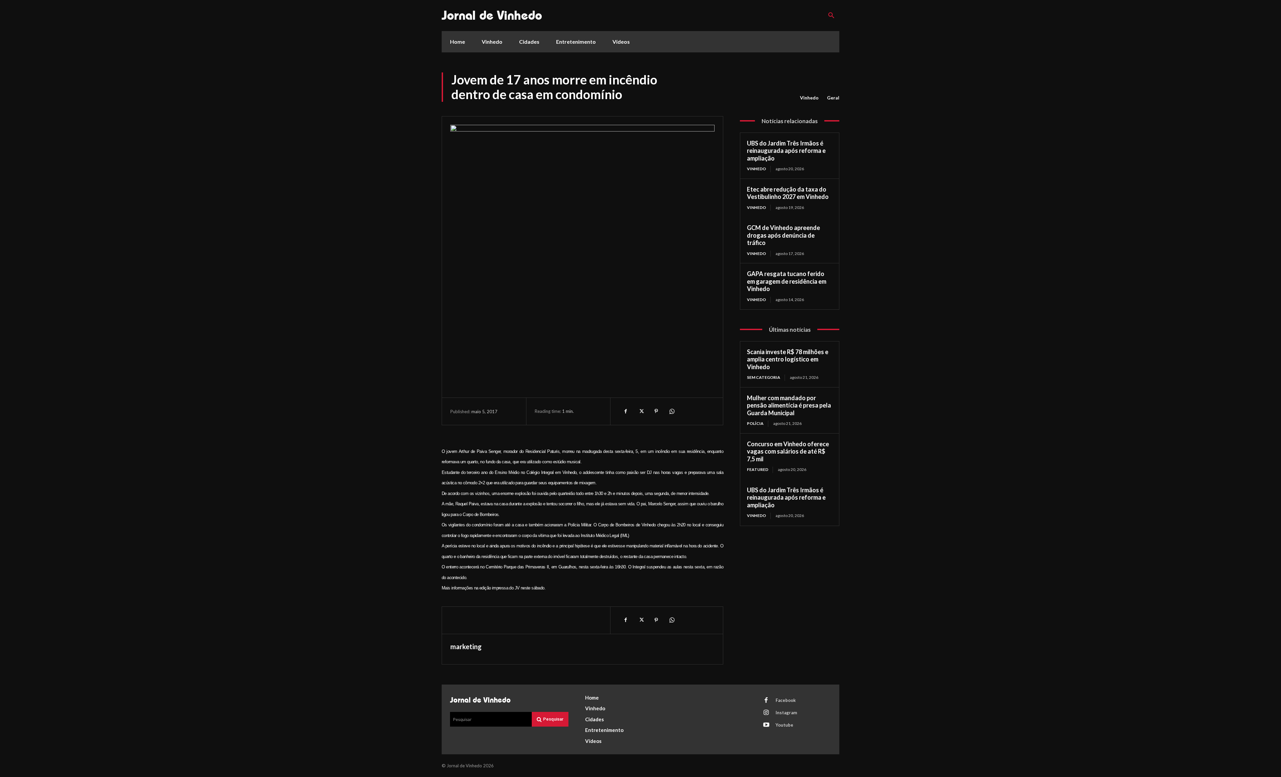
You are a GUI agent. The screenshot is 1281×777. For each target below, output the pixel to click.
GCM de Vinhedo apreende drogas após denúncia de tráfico (783, 235)
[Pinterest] (656, 411)
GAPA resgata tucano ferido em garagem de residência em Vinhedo (786, 281)
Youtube (784, 725)
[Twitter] (641, 411)
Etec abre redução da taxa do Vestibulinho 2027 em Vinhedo (788, 193)
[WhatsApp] (671, 411)
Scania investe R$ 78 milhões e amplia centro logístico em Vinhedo (787, 359)
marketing (466, 646)
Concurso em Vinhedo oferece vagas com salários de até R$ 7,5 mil (788, 451)
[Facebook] (625, 411)
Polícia (755, 423)
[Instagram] (766, 713)
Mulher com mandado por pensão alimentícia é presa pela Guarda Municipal (789, 405)
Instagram (786, 712)
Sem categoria (763, 377)
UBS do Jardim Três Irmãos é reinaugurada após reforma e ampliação (786, 151)
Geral (833, 97)
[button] (831, 16)
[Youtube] (766, 725)
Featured (757, 469)
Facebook (786, 700)
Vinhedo (809, 97)
